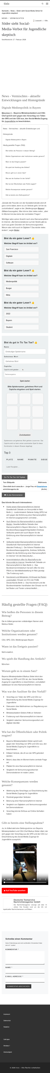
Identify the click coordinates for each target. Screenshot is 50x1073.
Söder (16, 230)
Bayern (41, 208)
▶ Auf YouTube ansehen (14, 890)
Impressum (6, 1014)
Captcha (8, 366)
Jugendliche (10, 121)
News (13, 11)
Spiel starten (25, 381)
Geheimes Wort (11, 356)
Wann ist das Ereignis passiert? (16, 162)
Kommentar (12, 949)
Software (9, 263)
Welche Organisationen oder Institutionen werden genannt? (25, 156)
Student (9, 327)
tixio (17, 1068)
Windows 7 (6, 1046)
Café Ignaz (6, 1039)
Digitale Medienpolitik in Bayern (16, 140)
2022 (8, 314)
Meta (8, 295)
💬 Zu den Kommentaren (13, 495)
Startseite (5, 11)
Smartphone (42, 486)
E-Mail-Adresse (14, 976)
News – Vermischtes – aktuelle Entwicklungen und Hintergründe (21, 131)
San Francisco (12, 249)
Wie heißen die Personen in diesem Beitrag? (20, 151)
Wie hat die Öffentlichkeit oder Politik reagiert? (21, 184)
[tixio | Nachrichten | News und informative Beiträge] (6, 3)
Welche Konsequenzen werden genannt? (19, 189)
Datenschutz (7, 1020)
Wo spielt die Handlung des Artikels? (18, 167)
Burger (9, 288)
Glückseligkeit (7, 1052)
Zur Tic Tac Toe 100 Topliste (14, 477)
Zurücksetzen (25, 435)
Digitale (9, 256)
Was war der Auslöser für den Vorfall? (18, 178)
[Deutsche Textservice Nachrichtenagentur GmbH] (7, 903)
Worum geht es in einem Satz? (16, 173)
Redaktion (6, 1027)
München (6, 113)
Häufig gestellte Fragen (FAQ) (14, 145)
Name (6, 347)
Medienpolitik (11, 281)
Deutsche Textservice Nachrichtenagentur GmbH (27, 900)
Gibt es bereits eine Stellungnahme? (18, 195)
